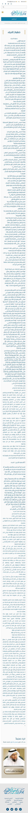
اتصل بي (9, 804)
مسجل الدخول (14, 742)
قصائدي (14, 802)
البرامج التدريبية (18, 800)
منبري (21, 802)
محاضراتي (8, 800)
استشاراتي (18, 804)
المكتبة (7, 802)
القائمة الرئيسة (19, 798)
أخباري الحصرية (8, 798)
